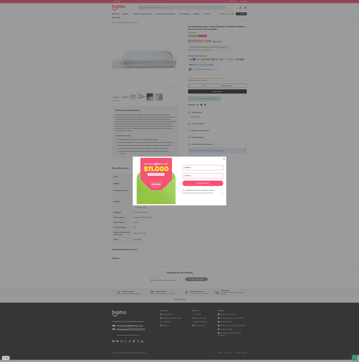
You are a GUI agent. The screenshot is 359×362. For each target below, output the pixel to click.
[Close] (224, 159)
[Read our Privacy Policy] (222, 193)
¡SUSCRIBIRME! (203, 183)
